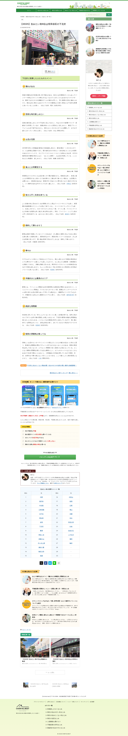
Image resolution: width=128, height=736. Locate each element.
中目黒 (41, 505)
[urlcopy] (59, 563)
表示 (53, 71)
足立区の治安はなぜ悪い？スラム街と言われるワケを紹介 (103, 38)
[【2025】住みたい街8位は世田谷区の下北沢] (50, 563)
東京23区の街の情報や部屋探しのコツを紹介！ (28, 713)
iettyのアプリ (56, 407)
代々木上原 (41, 543)
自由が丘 (71, 530)
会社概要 (92, 701)
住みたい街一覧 (26, 629)
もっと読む (51, 672)
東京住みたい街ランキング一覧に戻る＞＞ (64, 373)
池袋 (41, 556)
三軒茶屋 (41, 510)
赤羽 (41, 522)
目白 (71, 518)
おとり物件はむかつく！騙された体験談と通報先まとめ (50, 576)
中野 (41, 497)
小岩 (40, 358)
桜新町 (52, 269)
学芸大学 (71, 522)
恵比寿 (41, 518)
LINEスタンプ (58, 483)
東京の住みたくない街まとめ (97, 114)
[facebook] (45, 563)
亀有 (71, 543)
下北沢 (41, 526)
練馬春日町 (70, 295)
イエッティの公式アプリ (48, 457)
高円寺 (41, 501)
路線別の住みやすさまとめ (96, 129)
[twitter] (41, 563)
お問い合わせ (50, 701)
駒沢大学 (41, 551)
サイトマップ (84, 701)
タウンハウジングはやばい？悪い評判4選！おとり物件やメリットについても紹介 (104, 170)
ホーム (29, 10)
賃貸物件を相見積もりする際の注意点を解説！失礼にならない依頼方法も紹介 (103, 50)
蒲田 (71, 539)
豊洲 (41, 530)
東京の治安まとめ (57, 10)
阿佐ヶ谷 (41, 535)
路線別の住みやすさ (84, 10)
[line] (54, 563)
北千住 (41, 514)
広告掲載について (60, 701)
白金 (71, 526)
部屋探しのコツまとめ (99, 10)
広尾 (71, 505)
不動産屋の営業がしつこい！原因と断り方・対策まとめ (50, 589)
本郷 (71, 514)
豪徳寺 (67, 214)
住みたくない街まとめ (71, 10)
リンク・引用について (72, 701)
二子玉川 (71, 535)
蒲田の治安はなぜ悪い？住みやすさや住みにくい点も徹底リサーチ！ (103, 26)
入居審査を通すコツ (95, 122)
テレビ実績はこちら (43, 483)
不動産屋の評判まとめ (95, 125)
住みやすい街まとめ (43, 10)
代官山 (71, 497)
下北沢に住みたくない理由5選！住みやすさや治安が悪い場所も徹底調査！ (52, 365)
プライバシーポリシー (39, 701)
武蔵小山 (41, 539)
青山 (71, 510)
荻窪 (71, 501)
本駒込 (69, 183)
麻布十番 (41, 547)
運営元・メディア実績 (98, 96)
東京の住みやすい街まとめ (96, 111)
